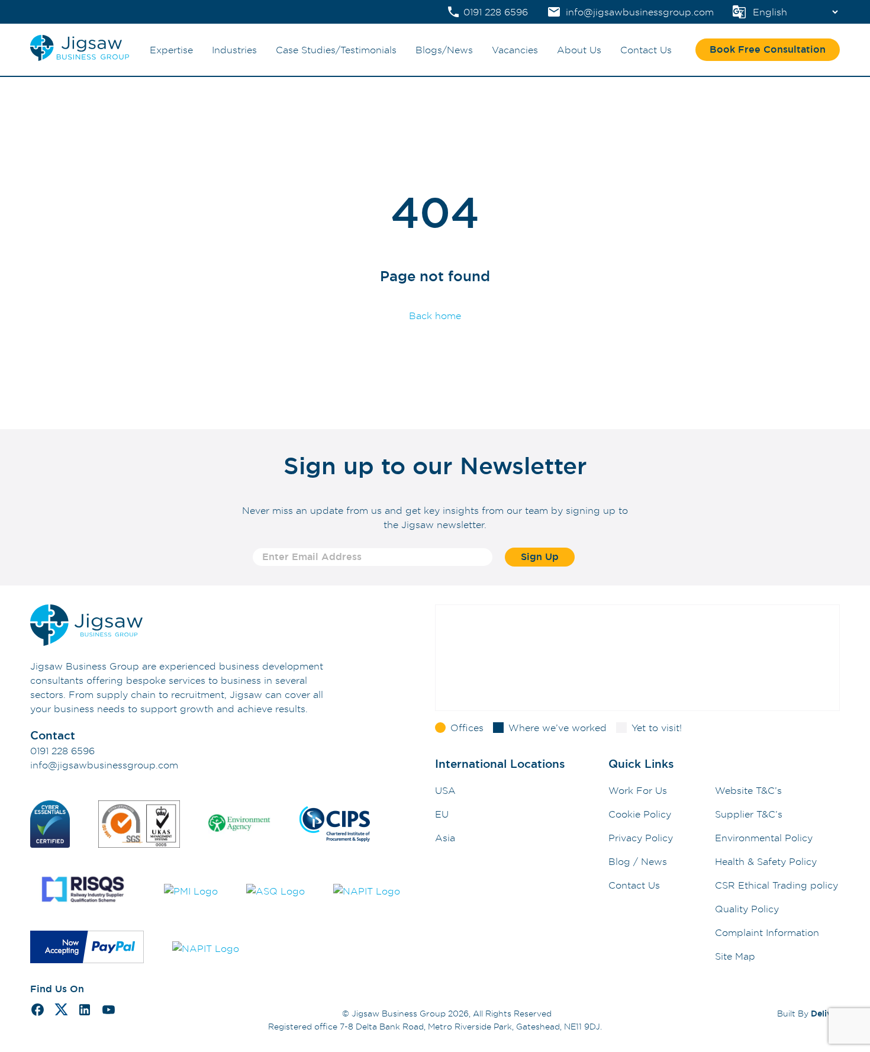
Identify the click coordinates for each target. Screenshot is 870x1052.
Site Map (735, 956)
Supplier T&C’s (748, 814)
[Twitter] (61, 1011)
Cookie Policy (639, 814)
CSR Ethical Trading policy (776, 885)
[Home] (79, 58)
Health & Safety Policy (766, 861)
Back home (435, 315)
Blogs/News (444, 50)
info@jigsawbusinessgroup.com (104, 765)
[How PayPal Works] (87, 949)
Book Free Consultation (768, 49)
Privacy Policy (640, 838)
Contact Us (646, 50)
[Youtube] (108, 1011)
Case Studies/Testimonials (336, 50)
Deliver (825, 1013)
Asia (445, 838)
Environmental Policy (764, 838)
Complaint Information (767, 932)
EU (442, 814)
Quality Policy (747, 909)
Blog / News (637, 861)
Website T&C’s (748, 790)
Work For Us (637, 790)
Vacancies (515, 50)
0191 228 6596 (62, 751)
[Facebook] (37, 1011)
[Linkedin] (85, 1011)
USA (445, 790)
